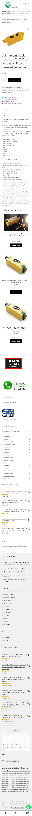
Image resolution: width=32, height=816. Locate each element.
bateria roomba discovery (15, 90)
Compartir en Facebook (10, 99)
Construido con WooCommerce (10, 807)
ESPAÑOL (6, 615)
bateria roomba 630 (12, 783)
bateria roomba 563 (12, 777)
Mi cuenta (5, 813)
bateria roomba (10, 89)
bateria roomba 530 (19, 771)
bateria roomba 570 (12, 779)
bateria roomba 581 (5, 781)
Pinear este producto (9, 101)
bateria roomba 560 (18, 775)
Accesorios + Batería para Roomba (11, 431)
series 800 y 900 (9, 441)
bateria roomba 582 (12, 781)
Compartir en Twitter (10, 97)
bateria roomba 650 (25, 783)
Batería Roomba (8, 594)
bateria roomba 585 (18, 781)
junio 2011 (6, 640)
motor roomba (22, 791)
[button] (28, 29)
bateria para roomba (5, 768)
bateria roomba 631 (18, 783)
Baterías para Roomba (8, 476)
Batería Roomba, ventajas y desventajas (14, 569)
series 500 (7, 434)
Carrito (24, 812)
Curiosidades (7, 612)
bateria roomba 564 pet (26, 777)
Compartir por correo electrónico (13, 103)
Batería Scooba (8, 600)
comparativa (7, 603)
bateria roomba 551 (5, 775)
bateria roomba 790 (5, 787)
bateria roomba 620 (25, 781)
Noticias (6, 618)
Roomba (6, 621)
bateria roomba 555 (12, 775)
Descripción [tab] (5, 110)
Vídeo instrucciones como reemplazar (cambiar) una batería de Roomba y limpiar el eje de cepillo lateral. (16, 564)
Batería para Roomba (12, 19)
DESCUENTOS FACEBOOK (9, 420)
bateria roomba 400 (19, 89)
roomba (26, 791)
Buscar (16, 813)
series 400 (20, 19)
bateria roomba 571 (18, 779)
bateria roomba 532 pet (13, 773)
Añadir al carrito (14, 80)
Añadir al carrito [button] (16, 245)
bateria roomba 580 (25, 779)
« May (3, 754)
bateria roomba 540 (20, 773)
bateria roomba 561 (25, 775)
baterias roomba (7, 791)
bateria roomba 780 (25, 785)
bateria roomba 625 (5, 783)
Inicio (5, 19)
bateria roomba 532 (5, 773)
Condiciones (7, 606)
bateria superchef (7, 92)
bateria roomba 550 (27, 773)
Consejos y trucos (8, 609)
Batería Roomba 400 (9, 597)
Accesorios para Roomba (9, 444)
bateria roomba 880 (18, 787)
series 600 (7, 436)
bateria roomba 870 (12, 787)
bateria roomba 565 (5, 779)
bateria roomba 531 (26, 771)
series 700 (7, 439)
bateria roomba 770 (12, 785)
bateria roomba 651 (5, 785)
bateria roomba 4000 (6, 789)
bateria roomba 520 (12, 771)
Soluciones (7, 624)
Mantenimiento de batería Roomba (13, 572)
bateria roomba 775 (18, 785)
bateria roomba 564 (18, 777)
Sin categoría (6, 478)
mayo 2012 (6, 637)
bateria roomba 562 (5, 777)
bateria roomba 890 (25, 787)
